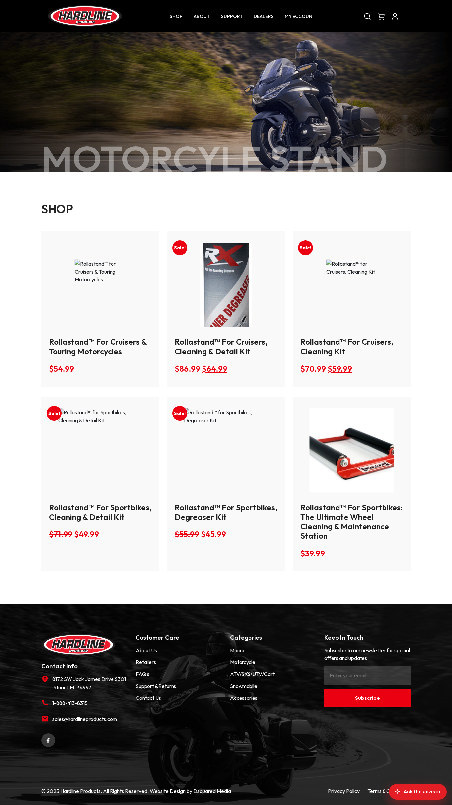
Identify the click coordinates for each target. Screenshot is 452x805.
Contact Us (148, 698)
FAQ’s (142, 674)
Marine (238, 650)
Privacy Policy (344, 791)
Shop (176, 16)
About (202, 16)
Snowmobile (243, 686)
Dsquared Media (212, 791)
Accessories (243, 698)
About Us (146, 650)
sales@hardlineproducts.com (84, 719)
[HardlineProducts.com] (85, 16)
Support (232, 16)
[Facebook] (48, 739)
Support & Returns (156, 686)
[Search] (367, 16)
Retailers (146, 662)
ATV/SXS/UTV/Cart (252, 674)
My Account (300, 16)
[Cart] (381, 16)
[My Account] (395, 16)
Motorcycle (242, 662)
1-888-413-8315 (70, 703)
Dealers (264, 16)
